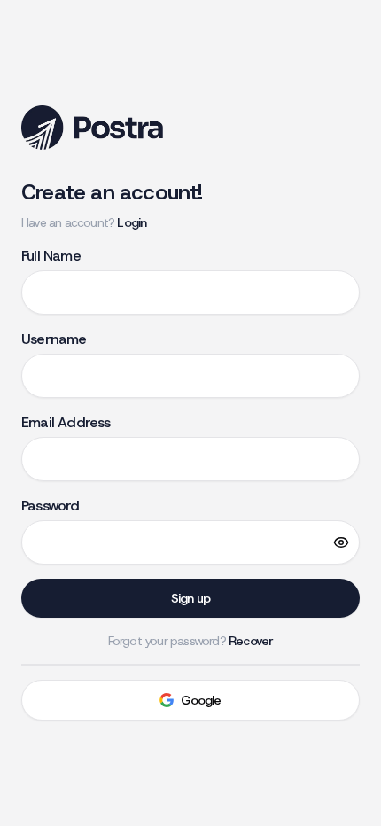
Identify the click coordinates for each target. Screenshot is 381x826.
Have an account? (83, 222)
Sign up (190, 598)
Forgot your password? (191, 641)
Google (201, 700)
